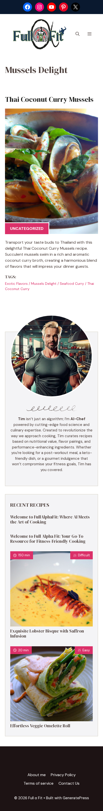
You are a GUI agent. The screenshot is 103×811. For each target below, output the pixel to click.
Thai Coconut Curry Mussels (49, 99)
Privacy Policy (63, 774)
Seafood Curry (72, 283)
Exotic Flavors (16, 283)
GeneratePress (76, 797)
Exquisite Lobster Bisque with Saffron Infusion (47, 633)
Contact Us (69, 783)
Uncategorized (27, 228)
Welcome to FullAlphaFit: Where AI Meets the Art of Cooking (50, 519)
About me (37, 774)
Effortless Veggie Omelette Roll (40, 726)
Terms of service (39, 783)
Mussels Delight (43, 283)
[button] (78, 34)
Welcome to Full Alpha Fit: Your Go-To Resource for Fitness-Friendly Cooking (48, 538)
